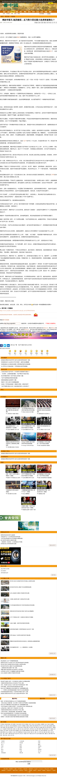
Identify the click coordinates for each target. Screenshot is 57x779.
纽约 (29, 11)
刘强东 (7, 730)
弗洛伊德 (37, 725)
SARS (16, 732)
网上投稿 (6, 768)
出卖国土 (39, 724)
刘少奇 (33, 733)
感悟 (52, 733)
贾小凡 (3, 742)
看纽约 (34, 770)
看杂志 (26, 770)
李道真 (21, 742)
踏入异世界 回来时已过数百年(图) (8, 540)
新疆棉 (52, 724)
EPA (28, 445)
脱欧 (14, 728)
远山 (21, 744)
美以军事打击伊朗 (5, 568)
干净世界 (9, 770)
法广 (1, 728)
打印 (48, 22)
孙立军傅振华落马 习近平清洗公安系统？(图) (12, 375)
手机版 (36, 22)
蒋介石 (21, 733)
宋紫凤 (3, 741)
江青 (18, 429)
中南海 (8, 13)
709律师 (36, 730)
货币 (28, 728)
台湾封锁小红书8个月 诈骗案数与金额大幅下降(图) (12, 671)
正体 (39, 22)
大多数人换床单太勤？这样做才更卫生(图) (19, 599)
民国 (12, 733)
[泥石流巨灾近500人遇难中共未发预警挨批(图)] (5, 587)
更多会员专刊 (52, 545)
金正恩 (44, 725)
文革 (16, 429)
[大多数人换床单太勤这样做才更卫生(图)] (5, 599)
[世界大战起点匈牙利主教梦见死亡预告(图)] (5, 635)
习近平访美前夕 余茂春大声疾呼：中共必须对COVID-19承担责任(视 (16, 706)
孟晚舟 (53, 725)
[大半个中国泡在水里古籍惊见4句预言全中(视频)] (5, 617)
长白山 (6, 732)
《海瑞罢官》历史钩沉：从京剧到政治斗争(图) (11, 541)
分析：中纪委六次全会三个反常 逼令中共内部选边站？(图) (14, 684)
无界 (29, 771)
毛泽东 (8, 429)
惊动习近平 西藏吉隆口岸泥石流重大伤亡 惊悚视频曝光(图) (14, 688)
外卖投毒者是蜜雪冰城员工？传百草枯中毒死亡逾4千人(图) (14, 691)
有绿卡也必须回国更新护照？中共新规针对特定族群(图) (13, 713)
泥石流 (27, 412)
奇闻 (46, 11)
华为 (39, 727)
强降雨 (26, 429)
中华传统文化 (14, 477)
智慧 (50, 733)
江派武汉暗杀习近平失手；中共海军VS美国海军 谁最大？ (15, 371)
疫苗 (6, 725)
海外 (4, 733)
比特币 (25, 728)
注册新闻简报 (5, 758)
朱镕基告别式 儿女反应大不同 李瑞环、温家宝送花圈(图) (15, 362)
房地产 (40, 728)
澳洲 (9, 733)
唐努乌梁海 (2, 732)
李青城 (39, 749)
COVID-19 (23, 724)
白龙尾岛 (10, 732)
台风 (24, 429)
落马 (50, 51)
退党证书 (49, 770)
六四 (36, 724)
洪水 (9, 725)
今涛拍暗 (22, 741)
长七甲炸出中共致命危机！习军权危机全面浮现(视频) (14, 366)
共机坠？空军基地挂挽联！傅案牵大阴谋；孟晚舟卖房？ (15, 384)
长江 (4, 725)
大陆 (8, 11)
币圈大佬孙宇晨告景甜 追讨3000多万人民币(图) (12, 669)
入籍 (51, 732)
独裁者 (24, 509)
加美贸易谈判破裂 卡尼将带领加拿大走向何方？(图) (22, 629)
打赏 (42, 22)
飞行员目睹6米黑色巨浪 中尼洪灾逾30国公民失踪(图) (22, 605)
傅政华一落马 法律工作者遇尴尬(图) (10, 382)
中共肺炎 (2, 724)
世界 (33, 11)
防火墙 (30, 730)
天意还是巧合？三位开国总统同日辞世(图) (10, 536)
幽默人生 (46, 733)
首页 (4, 11)
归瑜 (39, 742)
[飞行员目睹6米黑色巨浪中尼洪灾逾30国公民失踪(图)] (5, 605)
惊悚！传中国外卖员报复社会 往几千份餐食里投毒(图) (13, 701)
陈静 (21, 746)
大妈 (9, 730)
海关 (42, 732)
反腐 (43, 727)
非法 (13, 493)
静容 (21, 749)
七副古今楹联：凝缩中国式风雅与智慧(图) (19, 623)
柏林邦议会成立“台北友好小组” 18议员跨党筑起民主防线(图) (15, 662)
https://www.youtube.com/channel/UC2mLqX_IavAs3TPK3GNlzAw (17, 310)
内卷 (44, 493)
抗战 (16, 733)
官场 (12, 11)
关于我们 (20, 768)
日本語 (51, 768)
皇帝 (38, 733)
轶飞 (2, 744)
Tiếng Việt (46, 768)
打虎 (45, 727)
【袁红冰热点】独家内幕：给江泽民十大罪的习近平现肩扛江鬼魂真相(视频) (18, 702)
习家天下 (32, 509)
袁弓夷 (11, 725)
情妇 (37, 727)
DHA (30, 445)
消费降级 (27, 493)
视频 (50, 11)
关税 (1, 727)
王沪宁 (15, 727)
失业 (24, 493)
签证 (47, 732)
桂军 (14, 733)
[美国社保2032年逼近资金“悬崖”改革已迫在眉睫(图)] (5, 611)
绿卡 (53, 732)
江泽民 (52, 174)
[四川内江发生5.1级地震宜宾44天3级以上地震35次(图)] (5, 581)
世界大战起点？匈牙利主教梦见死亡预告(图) (20, 635)
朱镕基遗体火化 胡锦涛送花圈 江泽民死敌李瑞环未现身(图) (15, 364)
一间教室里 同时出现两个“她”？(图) (9, 667)
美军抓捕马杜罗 (4, 572)
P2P (22, 730)
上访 (39, 730)
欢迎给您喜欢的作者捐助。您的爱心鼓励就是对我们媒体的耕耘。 (16, 314)
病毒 (20, 724)
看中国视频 (6, 320)
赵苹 (39, 747)
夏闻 (39, 744)
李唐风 (39, 746)
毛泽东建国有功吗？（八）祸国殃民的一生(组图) (21, 647)
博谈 (25, 11)
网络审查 (45, 730)
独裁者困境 (49, 445)
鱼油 (33, 445)
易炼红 (17, 413)
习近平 (25, 140)
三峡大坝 (49, 724)
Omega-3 (25, 445)
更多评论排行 (52, 718)
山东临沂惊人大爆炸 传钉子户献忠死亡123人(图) (12, 708)
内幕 (12, 13)
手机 (54, 733)
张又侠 (33, 724)
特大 (50, 22)
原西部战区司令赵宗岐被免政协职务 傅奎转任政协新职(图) (44, 410)
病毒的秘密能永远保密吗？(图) (8, 380)
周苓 (2, 746)
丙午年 (29, 429)
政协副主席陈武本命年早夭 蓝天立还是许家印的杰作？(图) (15, 360)
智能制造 (40, 493)
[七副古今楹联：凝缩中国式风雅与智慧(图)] (5, 623)
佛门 (35, 509)
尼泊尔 (24, 412)
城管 (11, 493)
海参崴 (51, 728)
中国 (8, 447)
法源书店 (21, 770)
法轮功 (41, 730)
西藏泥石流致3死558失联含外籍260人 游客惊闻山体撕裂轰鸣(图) (25, 641)
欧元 (33, 728)
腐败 (41, 727)
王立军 (48, 429)
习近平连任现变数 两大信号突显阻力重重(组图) (12, 538)
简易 (39, 741)
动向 (4, 13)
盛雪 (21, 747)
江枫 (21, 751)
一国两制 (54, 727)
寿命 (9, 735)
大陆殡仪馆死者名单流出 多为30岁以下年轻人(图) (12, 683)
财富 (47, 728)
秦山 (2, 749)
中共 (39, 429)
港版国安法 (15, 725)
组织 (15, 493)
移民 (35, 732)
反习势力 (30, 345)
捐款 (16, 768)
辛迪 (39, 752)
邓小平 (28, 733)
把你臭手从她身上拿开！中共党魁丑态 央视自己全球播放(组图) (15, 681)
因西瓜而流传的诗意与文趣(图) (8, 535)
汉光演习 (19, 725)
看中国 (11, 6)
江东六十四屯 (50, 730)
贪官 (35, 727)
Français (41, 768)
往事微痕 (23, 725)
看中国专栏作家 (6, 738)
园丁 (2, 747)
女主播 (28, 732)
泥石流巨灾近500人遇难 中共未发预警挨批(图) (20, 587)
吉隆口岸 (14, 447)
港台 (21, 11)
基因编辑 (27, 730)
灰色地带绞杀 (44, 445)
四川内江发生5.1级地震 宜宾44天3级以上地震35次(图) (22, 581)
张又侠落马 (3, 570)
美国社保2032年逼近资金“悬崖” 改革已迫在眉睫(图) (22, 611)
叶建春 (13, 413)
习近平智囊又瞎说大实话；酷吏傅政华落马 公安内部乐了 (15, 386)
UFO (40, 725)
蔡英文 (1, 730)
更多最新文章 (52, 674)
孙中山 (18, 733)
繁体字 (8, 477)
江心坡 (13, 732)
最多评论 (14, 698)
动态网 (53, 770)
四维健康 (3, 752)
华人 (33, 732)
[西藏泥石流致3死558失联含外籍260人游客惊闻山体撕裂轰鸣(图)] (5, 641)
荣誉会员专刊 (5, 532)
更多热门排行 (52, 695)
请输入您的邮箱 (19, 761)
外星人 (6, 735)
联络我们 (11, 768)
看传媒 (39, 770)
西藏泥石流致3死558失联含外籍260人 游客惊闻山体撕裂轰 (13, 443)
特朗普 (14, 724)
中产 (49, 728)
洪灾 (30, 412)
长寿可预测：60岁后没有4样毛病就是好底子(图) (12, 686)
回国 (49, 732)
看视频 (30, 770)
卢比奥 (17, 724)
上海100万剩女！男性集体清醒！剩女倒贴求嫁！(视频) (13, 711)
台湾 (54, 728)
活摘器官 (42, 724)
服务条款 (25, 768)
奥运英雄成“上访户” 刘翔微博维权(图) (9, 660)
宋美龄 (25, 733)
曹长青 (21, 752)
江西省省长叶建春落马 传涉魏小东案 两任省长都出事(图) (13, 410)
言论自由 (25, 732)
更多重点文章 (52, 653)
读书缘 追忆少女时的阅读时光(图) (8, 543)
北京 (4, 730)
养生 (13, 735)
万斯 (6, 727)
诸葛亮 (40, 733)
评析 (19, 13)
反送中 (32, 727)
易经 (43, 733)
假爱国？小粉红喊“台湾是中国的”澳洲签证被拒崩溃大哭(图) (14, 716)
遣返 (44, 732)
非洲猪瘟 (17, 730)
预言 (39, 445)
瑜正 (2, 751)
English (36, 768)
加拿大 (11, 728)
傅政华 (19, 37)
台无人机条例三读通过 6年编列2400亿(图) (19, 593)
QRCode (12, 345)
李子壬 (39, 751)
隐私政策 (31, 768)
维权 (33, 730)
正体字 (18, 477)
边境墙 (4, 727)
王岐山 (47, 725)
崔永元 (21, 727)
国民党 (31, 725)
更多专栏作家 (52, 755)
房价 (12, 730)
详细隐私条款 (29, 3)
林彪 (31, 733)
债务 (18, 728)
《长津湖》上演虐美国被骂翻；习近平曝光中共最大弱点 (15, 373)
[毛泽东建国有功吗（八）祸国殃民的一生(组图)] (5, 647)
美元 (23, 728)
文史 (37, 11)
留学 (40, 732)
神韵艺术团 (15, 770)
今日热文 (3, 396)
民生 (1, 733)
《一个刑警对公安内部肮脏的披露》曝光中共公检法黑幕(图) (15, 690)
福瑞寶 (43, 770)
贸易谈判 (12, 727)
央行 (16, 728)
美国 (17, 11)
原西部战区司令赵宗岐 (43, 413)
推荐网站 (3, 770)
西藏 (32, 412)
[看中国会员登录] (10, 518)
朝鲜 (9, 728)
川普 (12, 724)
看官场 (7, 16)
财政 (45, 728)
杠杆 (21, 728)
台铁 (46, 724)
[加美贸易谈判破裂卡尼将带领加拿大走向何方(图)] (5, 629)
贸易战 (27, 724)
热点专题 (3, 566)
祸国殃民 (12, 429)
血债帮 (27, 509)
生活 (42, 11)
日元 (35, 728)
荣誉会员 (45, 327)
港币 (37, 728)
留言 (45, 22)
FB (7, 728)
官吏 (15, 13)
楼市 (43, 728)
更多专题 (53, 574)
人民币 (30, 728)
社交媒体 (4, 728)
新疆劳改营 (20, 732)
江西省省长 (9, 413)
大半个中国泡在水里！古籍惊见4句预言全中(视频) (21, 617)
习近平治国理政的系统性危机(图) (9, 378)
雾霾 (24, 730)
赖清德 (50, 725)
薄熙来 (42, 429)
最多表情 (42, 698)
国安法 (1, 725)
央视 (31, 732)
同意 (50, 3)
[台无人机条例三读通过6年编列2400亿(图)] (5, 593)
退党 (34, 725)
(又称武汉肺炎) (7, 724)
